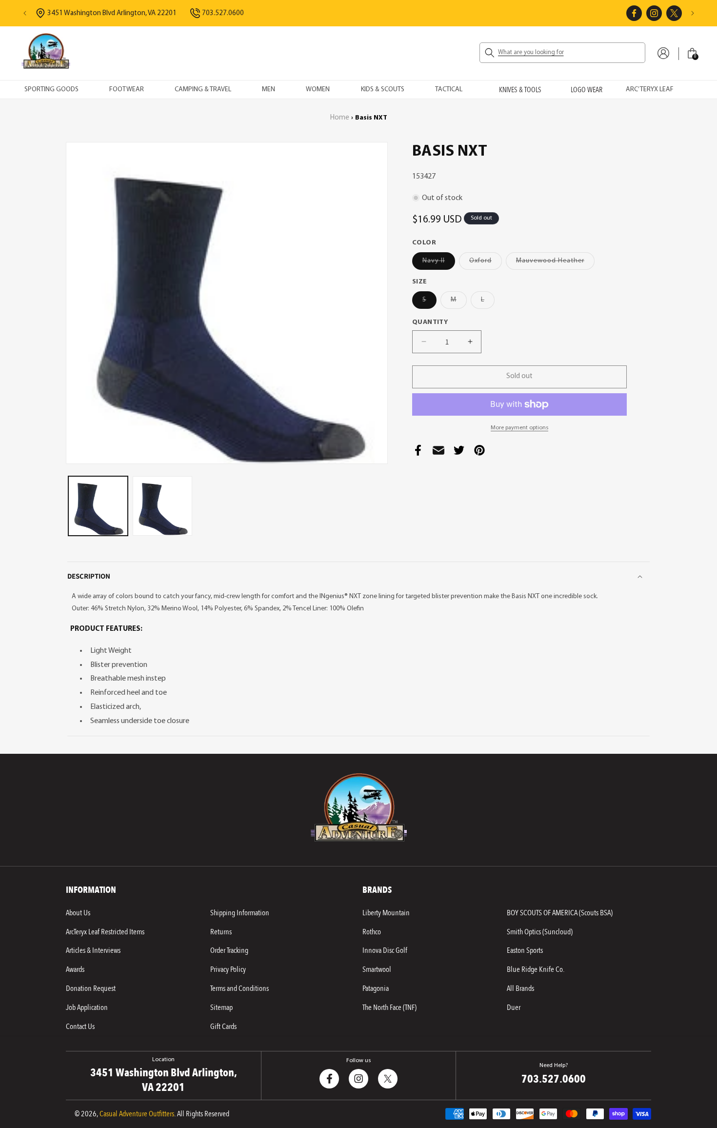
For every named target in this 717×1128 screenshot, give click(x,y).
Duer (513, 1007)
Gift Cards (223, 1026)
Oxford (485, 263)
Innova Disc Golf (384, 950)
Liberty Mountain (386, 912)
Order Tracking (229, 950)
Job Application (87, 1007)
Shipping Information (239, 912)
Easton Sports (525, 950)
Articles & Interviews (93, 950)
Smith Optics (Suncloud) (540, 932)
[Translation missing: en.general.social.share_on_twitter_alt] (459, 453)
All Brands (520, 988)
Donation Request (91, 988)
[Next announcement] (692, 13)
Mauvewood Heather (555, 263)
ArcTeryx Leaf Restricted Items (105, 932)
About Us (78, 912)
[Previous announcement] (25, 13)
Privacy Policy (228, 969)
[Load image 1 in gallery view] (98, 506)
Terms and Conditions (239, 988)
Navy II (438, 263)
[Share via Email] (438, 453)
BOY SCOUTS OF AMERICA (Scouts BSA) (560, 912)
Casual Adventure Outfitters (137, 1113)
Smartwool (376, 969)
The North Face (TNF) (389, 1007)
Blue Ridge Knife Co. (535, 969)
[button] (562, 52)
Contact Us (80, 1026)
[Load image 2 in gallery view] (162, 506)
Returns (221, 932)
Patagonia (375, 988)
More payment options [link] (519, 428)
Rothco (371, 932)
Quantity (430, 322)
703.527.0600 (223, 13)
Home (339, 117)
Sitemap (221, 1007)
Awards (75, 969)
